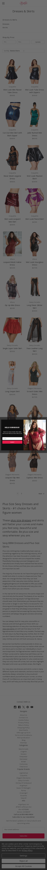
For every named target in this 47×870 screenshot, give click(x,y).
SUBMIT (12, 442)
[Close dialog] (44, 421)
